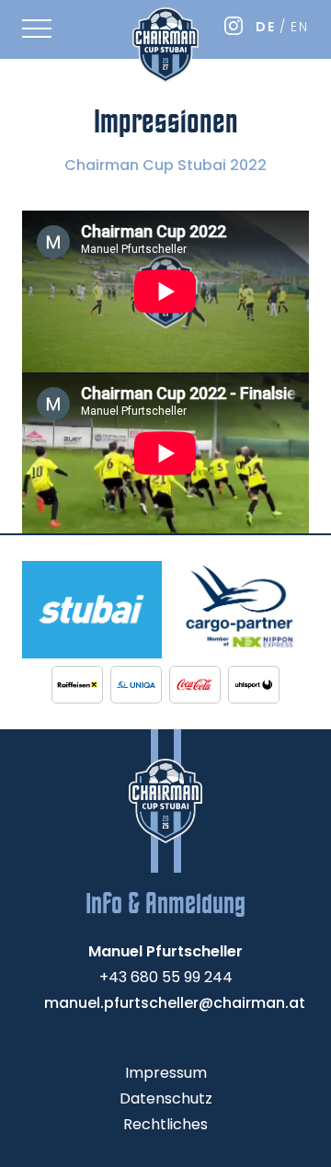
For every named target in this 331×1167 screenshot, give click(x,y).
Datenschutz (166, 1098)
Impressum (166, 1072)
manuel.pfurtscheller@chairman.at (174, 1002)
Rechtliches (165, 1124)
